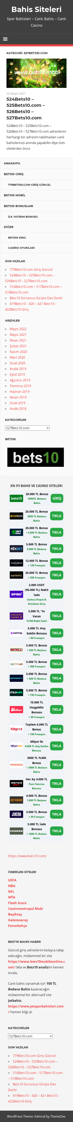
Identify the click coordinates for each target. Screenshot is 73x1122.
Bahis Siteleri (36, 9)
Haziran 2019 (20, 391)
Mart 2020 (17, 357)
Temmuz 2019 (20, 386)
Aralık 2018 (18, 408)
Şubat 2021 (18, 346)
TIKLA (56, 516)
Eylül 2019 (17, 374)
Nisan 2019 (18, 397)
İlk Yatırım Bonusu (23, 216)
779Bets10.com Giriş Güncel (29, 184)
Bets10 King (17, 237)
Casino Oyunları (21, 247)
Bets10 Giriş (14, 174)
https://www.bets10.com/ (27, 856)
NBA (11, 886)
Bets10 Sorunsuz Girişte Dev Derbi (36, 298)
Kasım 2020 (18, 351)
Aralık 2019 (18, 369)
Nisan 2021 (18, 340)
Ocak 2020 (17, 363)
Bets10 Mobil (14, 195)
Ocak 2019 (17, 403)
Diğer (8, 227)
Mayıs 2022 (18, 329)
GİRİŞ (57, 498)
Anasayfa (12, 163)
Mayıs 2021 (18, 334)
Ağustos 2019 (20, 380)
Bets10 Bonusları (18, 206)
